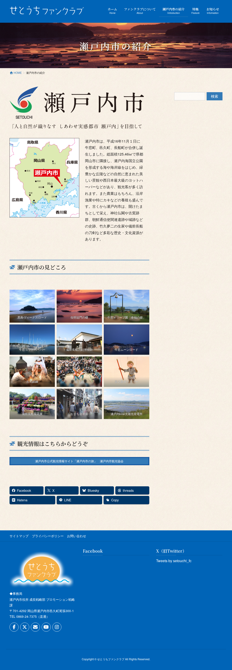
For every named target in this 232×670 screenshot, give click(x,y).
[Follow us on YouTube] (46, 627)
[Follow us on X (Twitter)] (24, 627)
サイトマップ (19, 536)
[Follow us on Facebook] (14, 627)
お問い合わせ (76, 536)
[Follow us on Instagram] (56, 627)
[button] (79, 461)
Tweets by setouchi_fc (173, 560)
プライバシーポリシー (48, 536)
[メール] (35, 627)
